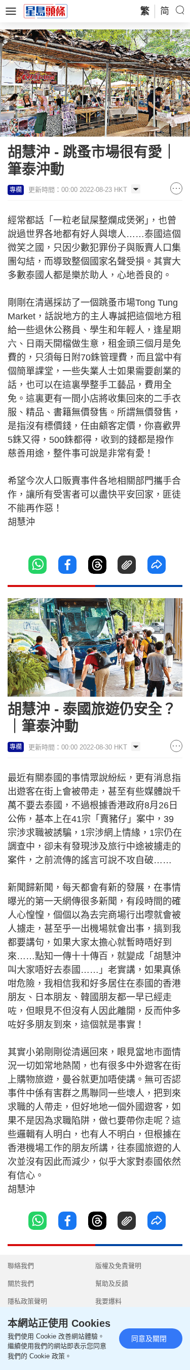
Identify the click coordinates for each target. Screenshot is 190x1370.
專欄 (16, 190)
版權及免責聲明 (118, 1265)
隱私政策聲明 (27, 1301)
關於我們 (21, 1283)
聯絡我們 (21, 1265)
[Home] (45, 11)
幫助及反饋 (111, 1283)
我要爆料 (108, 1301)
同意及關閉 (149, 1338)
